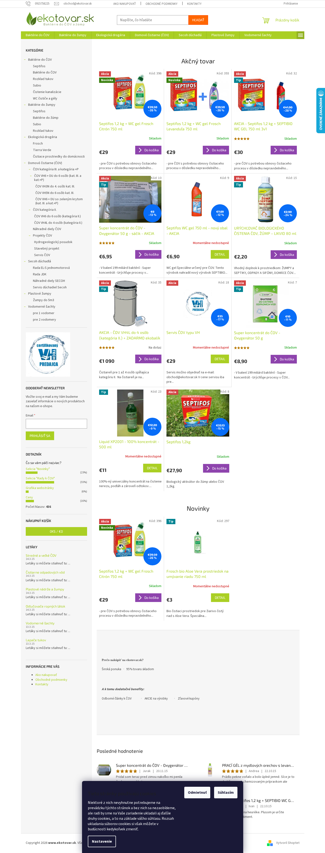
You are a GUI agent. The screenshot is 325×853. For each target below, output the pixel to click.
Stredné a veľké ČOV (41, 555)
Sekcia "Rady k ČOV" (40, 478)
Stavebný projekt (46, 248)
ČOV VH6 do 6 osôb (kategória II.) (57, 216)
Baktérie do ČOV (40, 59)
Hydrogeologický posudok (53, 242)
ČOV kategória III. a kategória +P (56, 169)
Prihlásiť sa (40, 436)
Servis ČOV (42, 255)
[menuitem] (37, 35)
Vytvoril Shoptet (288, 842)
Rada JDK (39, 274)
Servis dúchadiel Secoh (50, 287)
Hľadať (198, 20)
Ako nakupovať (124, 4)
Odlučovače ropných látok (45, 606)
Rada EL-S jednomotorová (51, 267)
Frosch (38, 143)
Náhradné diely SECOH (49, 280)
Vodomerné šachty (41, 306)
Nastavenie (102, 841)
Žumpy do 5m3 (43, 300)
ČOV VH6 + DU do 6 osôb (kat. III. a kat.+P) (57, 177)
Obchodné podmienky (162, 4)
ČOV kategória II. (45, 209)
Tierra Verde (42, 150)
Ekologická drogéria (42, 137)
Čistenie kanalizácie (47, 92)
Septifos (39, 66)
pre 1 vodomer (43, 313)
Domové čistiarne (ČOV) (45, 163)
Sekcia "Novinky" (38, 469)
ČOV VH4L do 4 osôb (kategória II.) (58, 222)
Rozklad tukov (43, 79)
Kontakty (194, 4)
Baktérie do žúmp (45, 117)
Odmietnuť (197, 792)
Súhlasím (226, 792)
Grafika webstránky (40, 488)
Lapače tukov (36, 640)
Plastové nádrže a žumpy (45, 589)
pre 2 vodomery (44, 319)
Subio (37, 85)
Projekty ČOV (42, 235)
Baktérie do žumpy (41, 104)
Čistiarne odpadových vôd (45, 572)
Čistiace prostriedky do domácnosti (59, 156)
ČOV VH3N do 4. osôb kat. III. (55, 186)
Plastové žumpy (39, 293)
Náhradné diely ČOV (47, 229)
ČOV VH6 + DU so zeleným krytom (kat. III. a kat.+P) (59, 201)
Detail (220, 254)
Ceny (29, 497)
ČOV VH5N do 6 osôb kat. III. (54, 193)
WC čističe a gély (45, 98)
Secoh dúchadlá (39, 261)
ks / (56, 531)
